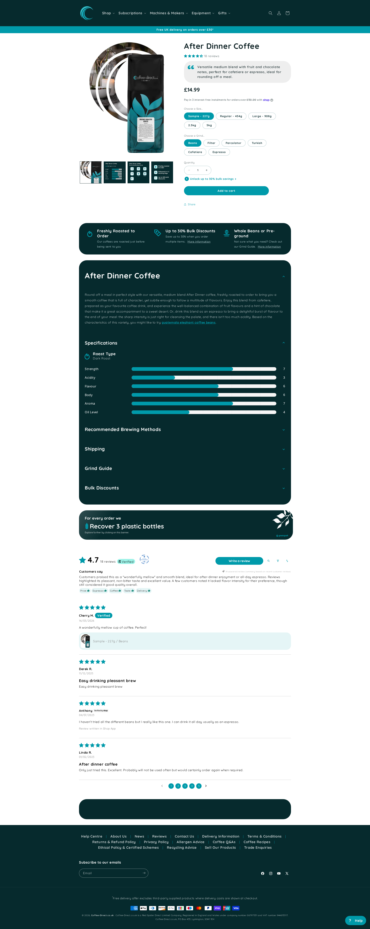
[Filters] (278, 561)
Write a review (239, 561)
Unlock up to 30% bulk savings (212, 179)
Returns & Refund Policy (114, 842)
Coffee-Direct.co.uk (102, 915)
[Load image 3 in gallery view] (138, 172)
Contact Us (184, 836)
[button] (108, 13)
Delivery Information (220, 836)
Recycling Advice (182, 847)
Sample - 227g (199, 116)
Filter (211, 143)
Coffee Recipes (257, 842)
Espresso (219, 152)
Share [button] (192, 204)
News (139, 836)
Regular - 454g (231, 116)
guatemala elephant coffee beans (189, 322)
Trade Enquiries (258, 847)
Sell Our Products (220, 847)
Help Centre (92, 836)
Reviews (159, 836)
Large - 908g (262, 116)
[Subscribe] (144, 872)
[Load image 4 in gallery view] (162, 172)
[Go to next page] (207, 786)
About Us (118, 836)
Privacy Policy (156, 842)
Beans (192, 143)
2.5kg (192, 125)
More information (199, 241)
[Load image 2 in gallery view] (114, 172)
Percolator (233, 143)
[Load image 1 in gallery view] (91, 172)
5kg (209, 125)
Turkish (257, 143)
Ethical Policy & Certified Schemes (128, 847)
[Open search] (268, 561)
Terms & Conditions (264, 836)
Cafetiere (195, 152)
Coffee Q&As (224, 842)
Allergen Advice (191, 842)
